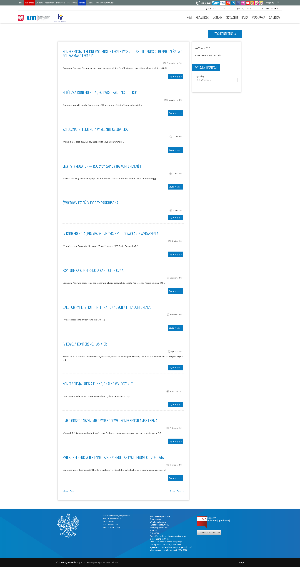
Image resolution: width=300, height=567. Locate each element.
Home (189, 17)
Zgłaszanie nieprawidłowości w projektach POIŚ (171, 547)
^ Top (241, 562)
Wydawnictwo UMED (105, 2)
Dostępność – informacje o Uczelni (165, 544)
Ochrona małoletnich (159, 539)
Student (39, 2)
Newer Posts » (177, 491)
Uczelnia (217, 17)
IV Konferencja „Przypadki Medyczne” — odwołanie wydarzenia (110, 233)
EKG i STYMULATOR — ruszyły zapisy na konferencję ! (101, 166)
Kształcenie (232, 17)
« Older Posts (68, 491)
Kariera (82, 2)
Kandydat (29, 2)
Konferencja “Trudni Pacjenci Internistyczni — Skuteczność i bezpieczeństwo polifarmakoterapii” (122, 53)
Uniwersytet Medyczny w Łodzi (73, 562)
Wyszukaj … (201, 76)
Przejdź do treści (247, 9)
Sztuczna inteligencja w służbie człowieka (95, 129)
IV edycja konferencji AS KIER (84, 344)
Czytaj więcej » (175, 76)
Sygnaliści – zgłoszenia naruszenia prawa (168, 536)
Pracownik (72, 2)
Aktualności (202, 17)
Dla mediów (274, 17)
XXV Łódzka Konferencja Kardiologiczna (92, 270)
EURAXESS (154, 533)
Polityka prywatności (159, 527)
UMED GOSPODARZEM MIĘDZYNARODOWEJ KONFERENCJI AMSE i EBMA (109, 420)
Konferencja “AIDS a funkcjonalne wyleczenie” (97, 383)
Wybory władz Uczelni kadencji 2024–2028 (168, 550)
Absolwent (49, 2)
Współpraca (258, 17)
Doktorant (60, 2)
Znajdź (90, 2)
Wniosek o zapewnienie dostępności (166, 541)
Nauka (245, 17)
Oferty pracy (155, 519)
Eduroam (154, 530)
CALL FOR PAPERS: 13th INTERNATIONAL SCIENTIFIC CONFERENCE (106, 307)
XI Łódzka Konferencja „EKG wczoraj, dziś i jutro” (99, 92)
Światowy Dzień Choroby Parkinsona (90, 202)
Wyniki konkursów (158, 522)
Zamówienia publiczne (160, 516)
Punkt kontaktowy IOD (159, 524)
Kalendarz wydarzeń (208, 55)
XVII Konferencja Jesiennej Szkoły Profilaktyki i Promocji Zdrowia (113, 457)
